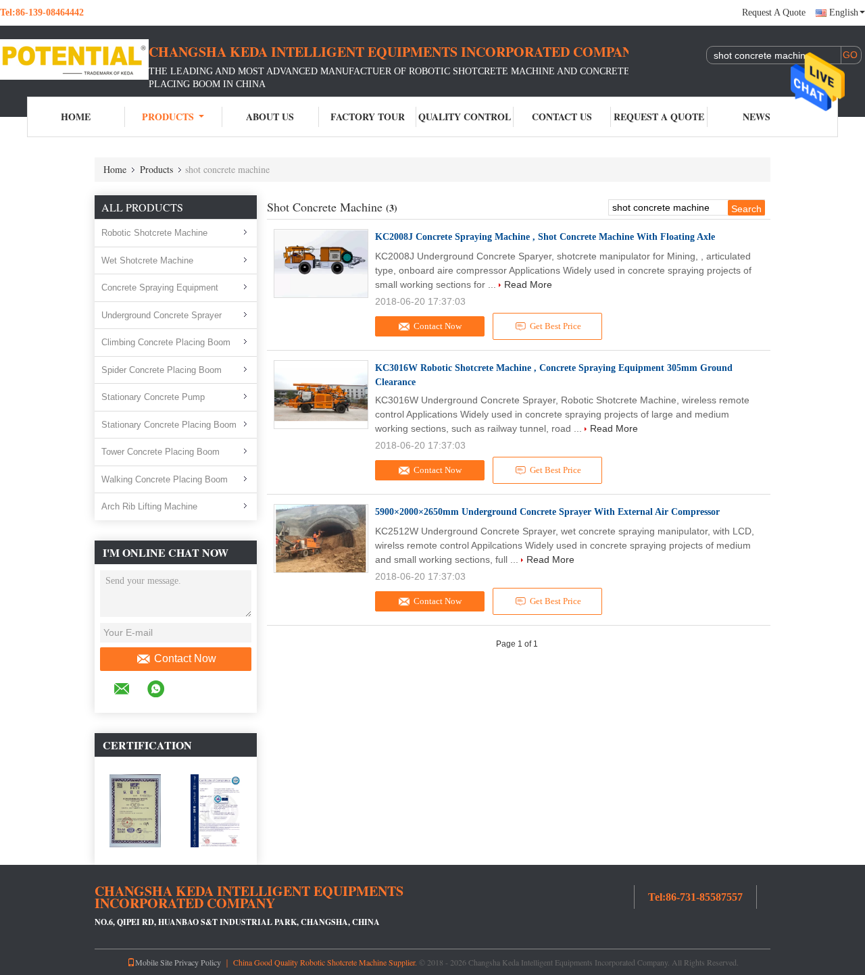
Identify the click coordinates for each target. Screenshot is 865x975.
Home (76, 116)
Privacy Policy (197, 962)
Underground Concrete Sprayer (161, 315)
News (756, 116)
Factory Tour (367, 116)
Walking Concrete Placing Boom (164, 479)
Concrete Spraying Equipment (159, 287)
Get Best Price (555, 326)
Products (168, 116)
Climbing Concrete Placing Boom (165, 342)
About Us (270, 116)
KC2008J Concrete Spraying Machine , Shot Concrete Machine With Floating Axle (545, 237)
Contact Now (185, 658)
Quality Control (464, 116)
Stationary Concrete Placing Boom (169, 425)
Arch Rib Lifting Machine (149, 506)
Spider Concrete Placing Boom (161, 370)
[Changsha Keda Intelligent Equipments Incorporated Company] (74, 59)
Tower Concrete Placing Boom (160, 452)
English (843, 12)
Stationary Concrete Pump (153, 397)
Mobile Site (153, 962)
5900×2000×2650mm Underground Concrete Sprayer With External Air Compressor (547, 512)
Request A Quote (774, 12)
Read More (528, 284)
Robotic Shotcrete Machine (154, 233)
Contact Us (562, 116)
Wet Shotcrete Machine (147, 260)
